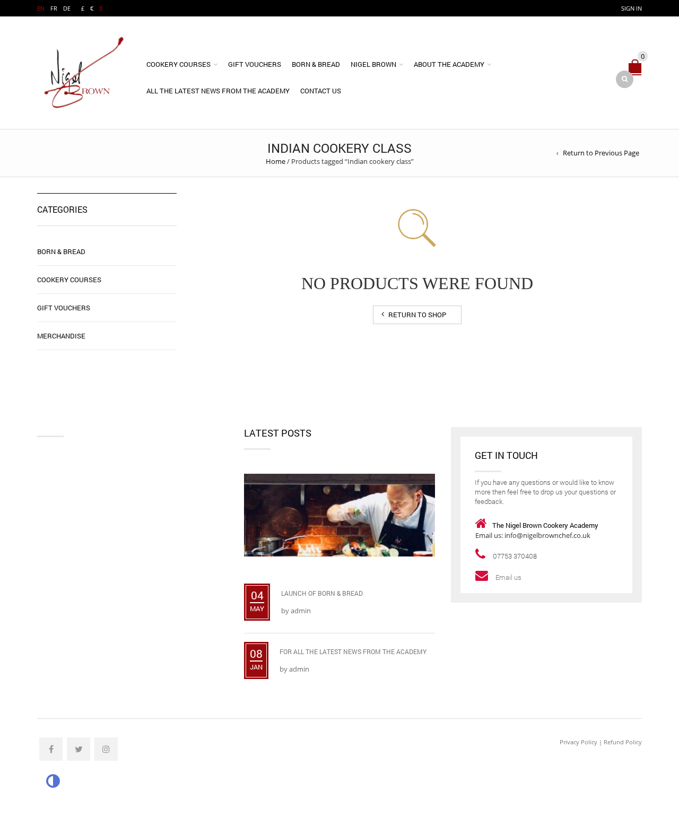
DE (67, 8)
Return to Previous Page (601, 153)
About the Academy (449, 64)
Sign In (631, 8)
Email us (509, 577)
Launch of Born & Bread (322, 593)
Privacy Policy (578, 742)
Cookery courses (178, 64)
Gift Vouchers (254, 64)
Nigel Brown (373, 64)
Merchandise (61, 336)
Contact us (320, 90)
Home (275, 161)
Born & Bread (316, 64)
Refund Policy (623, 742)
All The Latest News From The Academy (218, 90)
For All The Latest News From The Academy (353, 651)
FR (53, 8)
